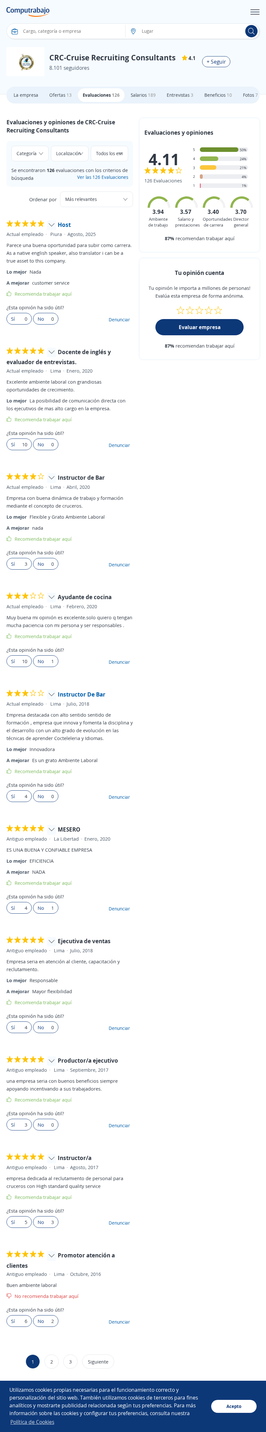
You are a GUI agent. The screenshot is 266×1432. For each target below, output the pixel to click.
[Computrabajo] (28, 12)
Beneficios (218, 95)
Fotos (250, 95)
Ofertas (60, 95)
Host (64, 224)
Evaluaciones (101, 95)
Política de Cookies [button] (32, 1422)
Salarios (143, 95)
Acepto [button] (233, 1406)
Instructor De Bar (81, 694)
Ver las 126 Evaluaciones (102, 177)
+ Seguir (216, 61)
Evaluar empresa (200, 327)
